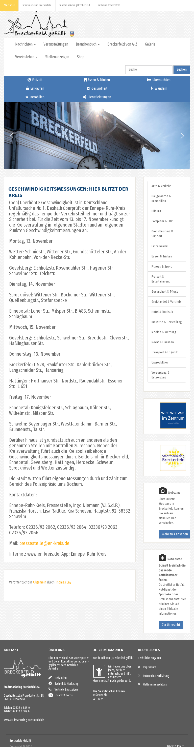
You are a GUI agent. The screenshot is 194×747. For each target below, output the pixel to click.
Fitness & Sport (162, 266)
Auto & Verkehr (161, 186)
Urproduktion (160, 362)
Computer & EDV (162, 221)
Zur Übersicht (171, 625)
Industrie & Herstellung (167, 322)
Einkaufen (37, 88)
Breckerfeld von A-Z (122, 44)
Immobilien (36, 97)
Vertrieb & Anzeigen (65, 689)
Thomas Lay (63, 582)
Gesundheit (99, 88)
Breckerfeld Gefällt (20, 740)
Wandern (160, 88)
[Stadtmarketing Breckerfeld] (167, 470)
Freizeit (37, 80)
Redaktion (60, 678)
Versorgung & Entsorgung (160, 375)
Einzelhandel (160, 246)
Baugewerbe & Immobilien (161, 198)
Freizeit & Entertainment (161, 279)
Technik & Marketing (65, 683)
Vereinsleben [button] (25, 56)
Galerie (150, 44)
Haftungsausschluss (154, 684)
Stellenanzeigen (57, 56)
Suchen (182, 69)
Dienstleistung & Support (162, 233)
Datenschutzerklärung (155, 676)
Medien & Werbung (164, 332)
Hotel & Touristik (162, 312)
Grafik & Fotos (62, 695)
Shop (80, 56)
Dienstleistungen (99, 97)
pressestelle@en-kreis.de (44, 543)
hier (99, 699)
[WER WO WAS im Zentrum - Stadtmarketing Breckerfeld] (167, 427)
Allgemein (39, 582)
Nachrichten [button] (24, 44)
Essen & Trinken (98, 80)
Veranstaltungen (55, 44)
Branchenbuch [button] (86, 44)
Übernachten (161, 80)
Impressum (148, 667)
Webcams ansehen (175, 534)
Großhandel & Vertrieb (166, 302)
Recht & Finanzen (163, 342)
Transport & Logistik (165, 352)
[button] (12, 136)
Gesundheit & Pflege (165, 291)
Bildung (156, 211)
